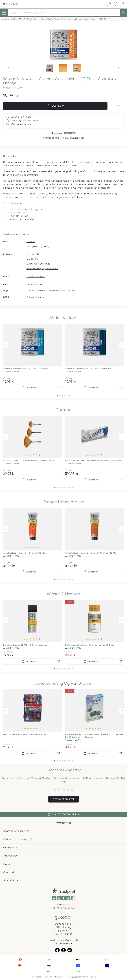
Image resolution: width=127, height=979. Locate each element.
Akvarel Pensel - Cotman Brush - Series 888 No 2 (29, 460)
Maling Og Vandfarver (38, 263)
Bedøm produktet (63, 799)
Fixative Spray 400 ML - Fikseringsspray (25, 645)
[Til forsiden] (10, 4)
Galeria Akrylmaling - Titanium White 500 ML (89, 645)
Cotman (30, 241)
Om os (7, 864)
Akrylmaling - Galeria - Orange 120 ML (24, 553)
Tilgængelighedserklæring (76, 977)
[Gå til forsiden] (63, 917)
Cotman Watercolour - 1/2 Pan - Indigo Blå (88, 368)
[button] (8, 68)
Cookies (93, 977)
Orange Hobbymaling (37, 246)
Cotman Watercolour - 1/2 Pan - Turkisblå (25, 368)
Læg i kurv (55, 105)
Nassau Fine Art (73, 740)
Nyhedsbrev (10, 855)
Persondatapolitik (56, 977)
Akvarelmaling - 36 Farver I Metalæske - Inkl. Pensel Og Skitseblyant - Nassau (94, 735)
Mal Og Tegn (33, 259)
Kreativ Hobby (33, 254)
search (123, 13)
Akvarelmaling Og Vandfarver (42, 268)
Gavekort (8, 872)
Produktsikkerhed (35, 297)
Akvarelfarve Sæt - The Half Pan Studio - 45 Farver (93, 460)
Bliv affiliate (10, 880)
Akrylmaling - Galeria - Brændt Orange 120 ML (90, 553)
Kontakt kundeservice (16, 831)
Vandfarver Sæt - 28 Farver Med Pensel (24, 734)
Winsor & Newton (13, 87)
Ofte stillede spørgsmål (17, 839)
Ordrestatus (10, 847)
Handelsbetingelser (39, 977)
